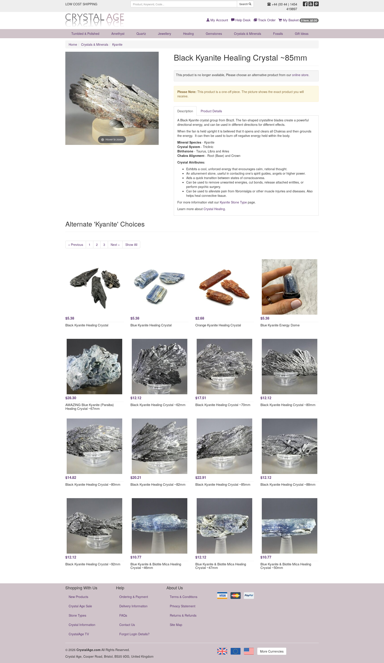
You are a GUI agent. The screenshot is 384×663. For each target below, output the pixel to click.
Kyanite (117, 44)
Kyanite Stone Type (233, 202)
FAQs (123, 615)
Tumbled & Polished (85, 33)
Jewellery (164, 33)
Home (73, 44)
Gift (301, 33)
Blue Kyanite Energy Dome (280, 325)
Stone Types (77, 615)
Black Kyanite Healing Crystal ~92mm (92, 564)
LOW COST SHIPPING (81, 4)
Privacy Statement (182, 606)
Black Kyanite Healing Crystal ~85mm (222, 484)
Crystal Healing (214, 209)
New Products (78, 596)
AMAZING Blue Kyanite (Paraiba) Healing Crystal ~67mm (89, 406)
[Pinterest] (316, 4)
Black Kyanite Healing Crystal (86, 325)
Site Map (176, 624)
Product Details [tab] (211, 111)
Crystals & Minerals (247, 33)
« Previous (75, 244)
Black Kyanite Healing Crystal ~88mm (288, 484)
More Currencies (272, 651)
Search (244, 4)
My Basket (299, 20)
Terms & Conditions (183, 596)
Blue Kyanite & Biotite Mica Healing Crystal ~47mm (220, 566)
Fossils (278, 33)
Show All (131, 244)
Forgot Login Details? (134, 634)
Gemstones (214, 33)
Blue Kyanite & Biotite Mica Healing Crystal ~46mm (155, 566)
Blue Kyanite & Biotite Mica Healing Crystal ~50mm (285, 566)
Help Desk (242, 20)
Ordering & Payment (133, 596)
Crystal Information (82, 624)
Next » (115, 244)
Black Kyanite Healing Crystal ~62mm (158, 404)
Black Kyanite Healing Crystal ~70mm (222, 404)
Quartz (141, 33)
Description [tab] (185, 111)
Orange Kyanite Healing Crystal (218, 325)
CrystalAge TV (79, 634)
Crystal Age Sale (80, 606)
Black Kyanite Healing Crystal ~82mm (158, 484)
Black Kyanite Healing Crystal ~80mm (288, 404)
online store (300, 75)
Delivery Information (133, 606)
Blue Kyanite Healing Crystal (151, 325)
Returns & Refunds (183, 615)
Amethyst (117, 33)
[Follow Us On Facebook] (305, 4)
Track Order (266, 20)
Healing (188, 33)
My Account (219, 20)
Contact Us (127, 624)
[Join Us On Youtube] (310, 4)
